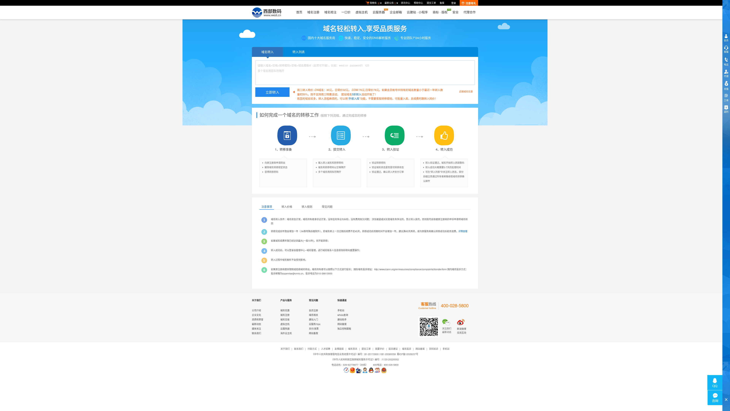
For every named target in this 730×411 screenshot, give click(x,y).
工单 (726, 100)
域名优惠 (285, 310)
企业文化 (256, 314)
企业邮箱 (396, 12)
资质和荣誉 (257, 319)
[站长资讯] (359, 370)
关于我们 (285, 348)
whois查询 (342, 314)
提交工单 (431, 2)
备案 (442, 2)
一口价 (346, 12)
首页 (299, 12)
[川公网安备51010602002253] (384, 370)
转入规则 (307, 206)
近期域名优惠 (466, 91)
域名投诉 (406, 348)
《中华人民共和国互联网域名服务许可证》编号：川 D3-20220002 (365, 359)
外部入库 (354, 98)
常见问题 (327, 206)
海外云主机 (286, 333)
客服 (726, 51)
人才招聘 (325, 348)
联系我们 (256, 333)
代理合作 (469, 12)
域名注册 (313, 12)
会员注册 (313, 310)
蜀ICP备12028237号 (407, 354)
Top (726, 393)
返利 (726, 111)
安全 (455, 12)
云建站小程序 (417, 12)
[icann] (346, 370)
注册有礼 (471, 3)
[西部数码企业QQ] (371, 370)
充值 (726, 88)
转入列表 (299, 52)
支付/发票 (314, 328)
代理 (726, 76)
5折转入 (356, 94)
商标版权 (440, 12)
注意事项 (266, 206)
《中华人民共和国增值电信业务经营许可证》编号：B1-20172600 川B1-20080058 (354, 354)
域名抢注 (330, 12)
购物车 (374, 3)
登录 (453, 3)
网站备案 (313, 333)
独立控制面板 (344, 328)
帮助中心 (418, 2)
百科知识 (433, 348)
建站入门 (313, 319)
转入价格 (287, 206)
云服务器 (379, 12)
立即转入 (272, 92)
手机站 (340, 310)
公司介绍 (256, 310)
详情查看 (462, 231)
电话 (726, 64)
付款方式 (312, 348)
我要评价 (379, 348)
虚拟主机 (361, 12)
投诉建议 (393, 348)
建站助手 (342, 319)
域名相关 (313, 314)
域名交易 (285, 319)
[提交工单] (377, 370)
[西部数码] (266, 12)
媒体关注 (256, 328)
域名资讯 (352, 348)
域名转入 (267, 52)
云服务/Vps (314, 324)
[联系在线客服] (365, 370)
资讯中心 (405, 2)
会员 (726, 40)
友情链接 (339, 348)
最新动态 (256, 324)
